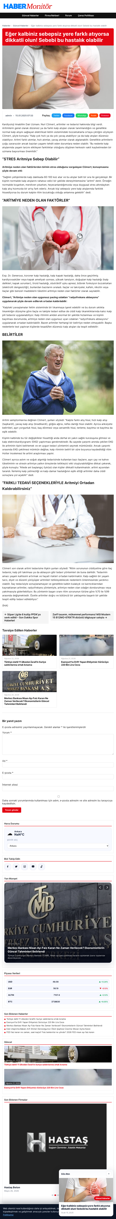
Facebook (68, 115)
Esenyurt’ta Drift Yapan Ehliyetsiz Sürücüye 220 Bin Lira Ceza (35, 1022)
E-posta (7, 772)
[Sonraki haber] (106, 887)
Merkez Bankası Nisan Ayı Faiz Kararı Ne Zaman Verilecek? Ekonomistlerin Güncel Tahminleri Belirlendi (54, 1025)
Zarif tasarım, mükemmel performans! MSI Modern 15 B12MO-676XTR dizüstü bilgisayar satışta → (81, 616)
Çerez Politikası (86, 15)
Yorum (7, 732)
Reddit (93, 115)
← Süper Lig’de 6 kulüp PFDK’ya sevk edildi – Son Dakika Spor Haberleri (22, 617)
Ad (4, 760)
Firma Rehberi (52, 15)
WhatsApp (81, 115)
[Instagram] (24, 866)
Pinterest (105, 115)
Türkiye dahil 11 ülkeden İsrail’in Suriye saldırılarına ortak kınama (36, 1019)
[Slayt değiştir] (52, 1195)
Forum (68, 15)
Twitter (56, 115)
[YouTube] (33, 866)
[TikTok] (41, 866)
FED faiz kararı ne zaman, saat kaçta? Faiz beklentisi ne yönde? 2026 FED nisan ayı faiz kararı (50, 1032)
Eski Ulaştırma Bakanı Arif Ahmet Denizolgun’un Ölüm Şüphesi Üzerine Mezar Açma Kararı (48, 1029)
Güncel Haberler (30, 15)
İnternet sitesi (10, 784)
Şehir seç (12, 840)
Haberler (6, 25)
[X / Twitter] (16, 866)
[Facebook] (7, 866)
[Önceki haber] (100, 887)
